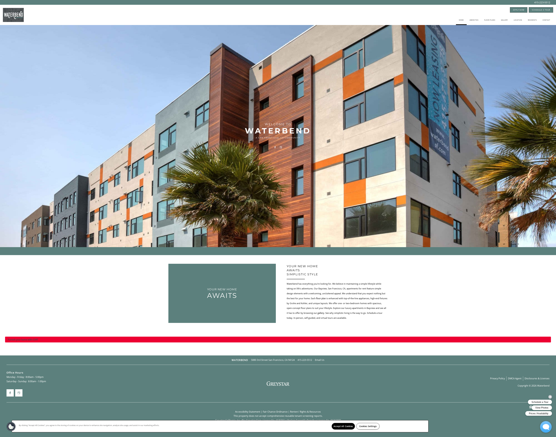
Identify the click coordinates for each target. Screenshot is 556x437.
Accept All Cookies (343, 426)
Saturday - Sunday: (17, 381)
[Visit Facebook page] (275, 147)
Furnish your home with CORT (23, 339)
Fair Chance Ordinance (275, 411)
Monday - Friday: (15, 377)
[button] (518, 10)
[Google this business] (281, 147)
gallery (321, 312)
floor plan (321, 298)
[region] (220, 426)
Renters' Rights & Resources (305, 411)
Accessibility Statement (247, 411)
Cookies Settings (368, 426)
